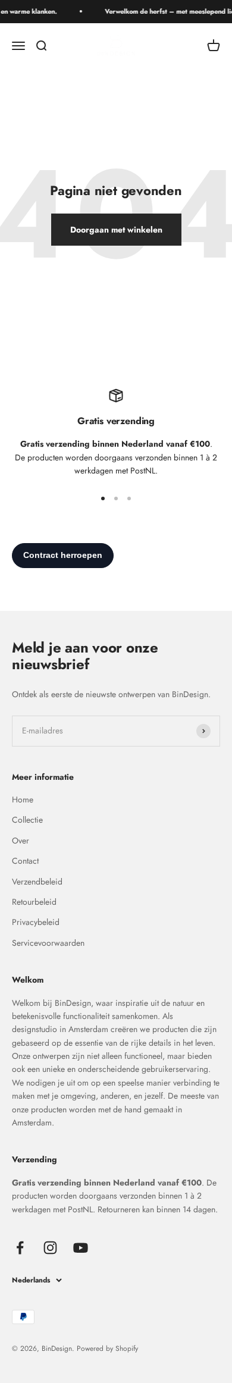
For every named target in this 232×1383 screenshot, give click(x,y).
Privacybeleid (35, 922)
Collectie (27, 820)
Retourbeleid (34, 902)
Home (22, 799)
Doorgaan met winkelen (116, 230)
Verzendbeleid (37, 881)
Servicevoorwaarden (48, 943)
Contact (25, 861)
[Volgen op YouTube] (81, 1248)
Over (20, 840)
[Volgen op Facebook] (20, 1248)
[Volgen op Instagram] (50, 1248)
